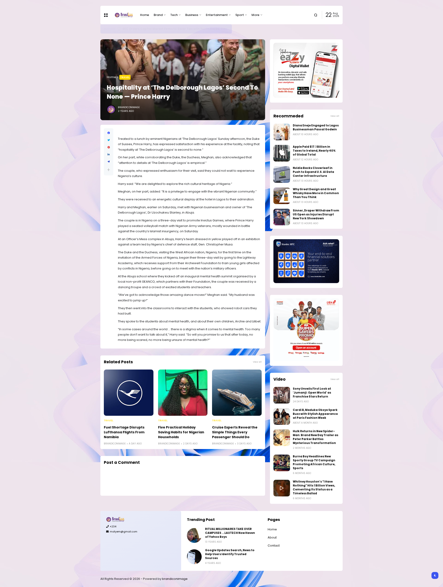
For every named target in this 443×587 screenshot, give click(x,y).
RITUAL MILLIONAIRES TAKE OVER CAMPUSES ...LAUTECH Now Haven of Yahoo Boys (230, 533)
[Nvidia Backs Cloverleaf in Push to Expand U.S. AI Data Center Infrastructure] (281, 174)
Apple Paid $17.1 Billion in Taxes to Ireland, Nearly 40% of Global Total (314, 150)
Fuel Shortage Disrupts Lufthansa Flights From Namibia (124, 432)
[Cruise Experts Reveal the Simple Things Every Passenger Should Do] (237, 393)
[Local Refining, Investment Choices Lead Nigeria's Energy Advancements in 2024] (119, 29)
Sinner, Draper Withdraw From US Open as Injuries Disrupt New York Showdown (316, 214)
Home (144, 15)
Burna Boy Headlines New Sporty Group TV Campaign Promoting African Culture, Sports (314, 462)
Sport (239, 15)
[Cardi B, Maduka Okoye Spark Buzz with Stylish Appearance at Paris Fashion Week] (281, 416)
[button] (108, 170)
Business (191, 15)
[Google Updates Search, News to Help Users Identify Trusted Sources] (194, 556)
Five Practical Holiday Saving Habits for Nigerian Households (181, 432)
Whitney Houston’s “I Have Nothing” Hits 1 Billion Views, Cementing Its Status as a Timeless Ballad (314, 487)
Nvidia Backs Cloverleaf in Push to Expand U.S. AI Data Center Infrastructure (313, 172)
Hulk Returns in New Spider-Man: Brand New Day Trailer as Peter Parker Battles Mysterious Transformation (315, 437)
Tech (174, 15)
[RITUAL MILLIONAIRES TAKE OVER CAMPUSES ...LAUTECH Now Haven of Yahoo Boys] (194, 535)
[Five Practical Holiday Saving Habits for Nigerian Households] (183, 393)
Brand (158, 15)
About (272, 537)
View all (257, 361)
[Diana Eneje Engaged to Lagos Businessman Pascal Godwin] (281, 132)
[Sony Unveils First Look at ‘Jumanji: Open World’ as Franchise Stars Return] (281, 395)
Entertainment (217, 15)
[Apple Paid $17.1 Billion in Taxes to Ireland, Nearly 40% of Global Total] (281, 153)
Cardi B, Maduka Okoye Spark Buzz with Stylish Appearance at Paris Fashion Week (315, 414)
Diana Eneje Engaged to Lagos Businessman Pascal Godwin (316, 127)
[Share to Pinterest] (108, 147)
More (255, 15)
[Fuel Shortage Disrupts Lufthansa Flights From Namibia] (128, 393)
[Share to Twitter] (108, 140)
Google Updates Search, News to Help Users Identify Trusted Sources (229, 554)
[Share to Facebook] (108, 133)
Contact (274, 545)
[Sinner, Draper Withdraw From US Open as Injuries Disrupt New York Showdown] (281, 217)
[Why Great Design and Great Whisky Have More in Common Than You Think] (281, 195)
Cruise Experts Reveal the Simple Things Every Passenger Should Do (234, 432)
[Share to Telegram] (108, 161)
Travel (125, 77)
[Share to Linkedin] (108, 154)
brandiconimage (175, 579)
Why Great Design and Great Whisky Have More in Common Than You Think (316, 193)
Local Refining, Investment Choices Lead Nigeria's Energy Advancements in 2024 (184, 29)
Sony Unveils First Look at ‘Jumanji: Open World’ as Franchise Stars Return (312, 392)
